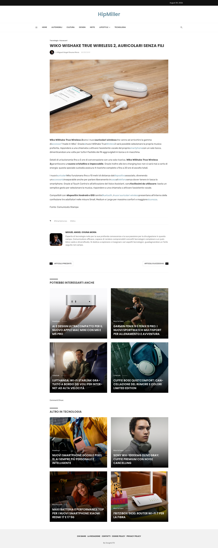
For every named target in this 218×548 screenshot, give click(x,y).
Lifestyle (103, 27)
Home (44, 27)
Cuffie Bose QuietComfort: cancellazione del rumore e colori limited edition (138, 384)
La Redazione (93, 536)
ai (85, 144)
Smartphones (61, 221)
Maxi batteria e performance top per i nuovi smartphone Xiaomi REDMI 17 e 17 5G (78, 513)
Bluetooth (107, 195)
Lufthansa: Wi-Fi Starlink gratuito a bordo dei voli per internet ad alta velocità (77, 384)
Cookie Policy (118, 536)
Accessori (63, 40)
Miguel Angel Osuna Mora (68, 52)
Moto (92, 27)
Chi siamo (81, 536)
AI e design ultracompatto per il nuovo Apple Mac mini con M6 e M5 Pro (77, 330)
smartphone (136, 148)
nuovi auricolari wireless (126, 195)
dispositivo (119, 175)
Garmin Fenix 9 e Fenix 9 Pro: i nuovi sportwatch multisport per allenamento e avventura (137, 330)
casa (113, 179)
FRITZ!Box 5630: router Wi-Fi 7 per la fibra (138, 515)
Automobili (56, 27)
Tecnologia (120, 27)
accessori (57, 144)
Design (82, 27)
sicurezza (152, 199)
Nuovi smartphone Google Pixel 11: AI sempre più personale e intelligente (77, 459)
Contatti (106, 536)
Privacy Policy (134, 536)
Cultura (71, 27)
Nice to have (118, 321)
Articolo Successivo (154, 263)
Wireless (110, 144)
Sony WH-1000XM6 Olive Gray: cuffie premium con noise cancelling (136, 459)
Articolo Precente (63, 263)
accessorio (58, 179)
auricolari (61, 175)
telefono (122, 179)
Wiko (73, 221)
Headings (56, 321)
